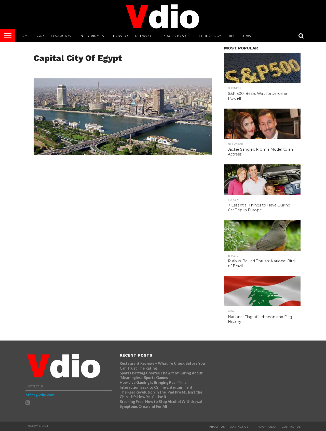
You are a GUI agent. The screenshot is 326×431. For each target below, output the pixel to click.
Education (61, 36)
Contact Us (239, 426)
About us (217, 426)
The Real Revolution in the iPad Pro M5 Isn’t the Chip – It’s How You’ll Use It (161, 394)
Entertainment (92, 36)
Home (24, 36)
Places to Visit (176, 36)
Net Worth (145, 36)
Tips (232, 36)
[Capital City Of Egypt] (123, 153)
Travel (249, 36)
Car (40, 36)
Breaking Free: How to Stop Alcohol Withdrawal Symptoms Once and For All (161, 404)
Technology (209, 36)
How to (120, 36)
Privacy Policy (265, 426)
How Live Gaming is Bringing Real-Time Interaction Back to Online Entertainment (156, 384)
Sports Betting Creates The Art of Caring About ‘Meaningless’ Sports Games (161, 375)
